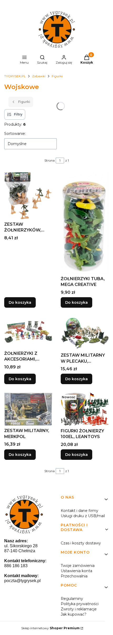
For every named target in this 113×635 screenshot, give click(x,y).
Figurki (57, 76)
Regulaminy (72, 598)
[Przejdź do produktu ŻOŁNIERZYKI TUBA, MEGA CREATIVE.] (85, 223)
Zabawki (38, 76)
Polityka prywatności (80, 603)
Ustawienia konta (76, 570)
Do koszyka (20, 302)
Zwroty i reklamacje (79, 609)
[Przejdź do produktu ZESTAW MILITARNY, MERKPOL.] (28, 409)
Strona (49, 160)
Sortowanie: (15, 133)
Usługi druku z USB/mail (83, 515)
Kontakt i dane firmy (79, 510)
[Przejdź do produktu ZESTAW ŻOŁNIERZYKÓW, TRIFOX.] (28, 195)
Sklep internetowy (50, 628)
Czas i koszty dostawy (81, 543)
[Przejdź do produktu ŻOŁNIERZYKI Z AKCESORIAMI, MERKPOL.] (28, 332)
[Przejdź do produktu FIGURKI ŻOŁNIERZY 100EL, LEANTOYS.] (85, 409)
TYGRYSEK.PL (15, 76)
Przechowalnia (74, 576)
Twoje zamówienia (78, 565)
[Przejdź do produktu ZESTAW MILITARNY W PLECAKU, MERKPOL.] (85, 333)
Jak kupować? (73, 614)
